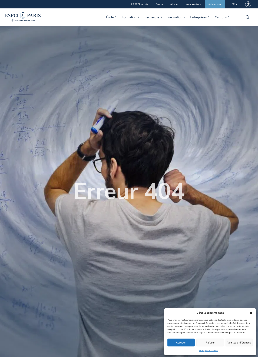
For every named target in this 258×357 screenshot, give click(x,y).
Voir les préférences (239, 342)
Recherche (151, 17)
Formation (129, 17)
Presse (159, 4)
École (110, 17)
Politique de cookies (208, 350)
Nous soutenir (193, 4)
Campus (221, 17)
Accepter (181, 342)
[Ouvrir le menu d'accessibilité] (248, 4)
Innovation (174, 17)
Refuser (210, 342)
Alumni (174, 4)
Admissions (214, 4)
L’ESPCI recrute (139, 4)
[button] (251, 313)
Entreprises (198, 17)
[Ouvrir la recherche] (247, 17)
